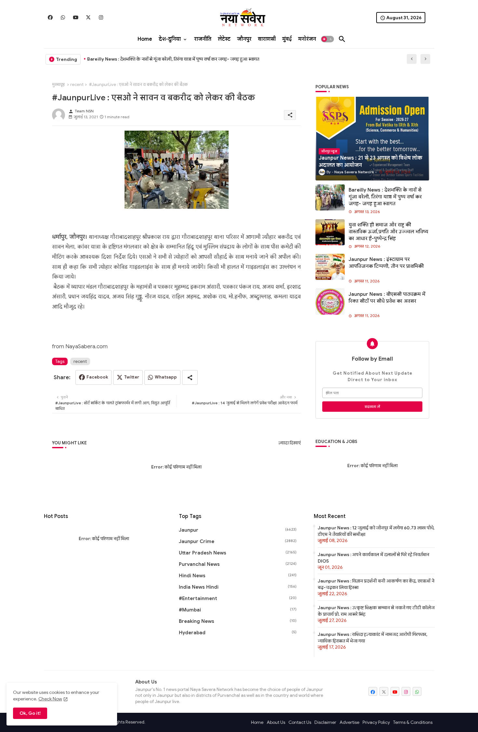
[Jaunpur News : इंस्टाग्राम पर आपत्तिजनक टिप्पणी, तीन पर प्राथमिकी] (330, 267)
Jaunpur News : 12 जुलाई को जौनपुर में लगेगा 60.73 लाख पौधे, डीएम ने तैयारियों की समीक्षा (376, 531)
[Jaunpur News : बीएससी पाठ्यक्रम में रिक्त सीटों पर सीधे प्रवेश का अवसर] (330, 302)
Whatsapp (166, 377)
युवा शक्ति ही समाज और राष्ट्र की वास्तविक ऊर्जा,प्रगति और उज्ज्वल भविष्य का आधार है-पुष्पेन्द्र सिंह (388, 231)
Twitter (131, 377)
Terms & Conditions (412, 722)
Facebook (97, 377)
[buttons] (50, 17)
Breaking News (238, 621)
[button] (327, 39)
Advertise (349, 722)
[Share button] (190, 377)
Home (145, 39)
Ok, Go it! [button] (30, 713)
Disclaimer (325, 722)
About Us (276, 722)
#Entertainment (238, 598)
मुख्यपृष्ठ (58, 84)
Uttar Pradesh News (238, 553)
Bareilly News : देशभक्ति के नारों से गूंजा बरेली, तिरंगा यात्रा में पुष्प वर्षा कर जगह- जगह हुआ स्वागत (173, 59)
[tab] (144, 39)
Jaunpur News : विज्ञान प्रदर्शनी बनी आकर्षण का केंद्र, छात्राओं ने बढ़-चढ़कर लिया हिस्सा (376, 584)
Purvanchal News (238, 564)
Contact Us (299, 722)
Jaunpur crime (238, 541)
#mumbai (238, 610)
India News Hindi (238, 587)
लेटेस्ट (224, 39)
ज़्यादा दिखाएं (289, 443)
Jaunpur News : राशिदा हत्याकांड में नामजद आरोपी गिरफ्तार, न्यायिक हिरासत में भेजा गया (372, 637)
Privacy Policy (376, 722)
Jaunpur (238, 530)
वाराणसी (267, 39)
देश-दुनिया (170, 39)
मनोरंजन (307, 39)
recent (77, 84)
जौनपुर (244, 39)
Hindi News (238, 576)
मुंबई (287, 39)
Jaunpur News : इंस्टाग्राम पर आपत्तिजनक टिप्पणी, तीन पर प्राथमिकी (386, 262)
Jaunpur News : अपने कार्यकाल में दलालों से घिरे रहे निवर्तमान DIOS (373, 558)
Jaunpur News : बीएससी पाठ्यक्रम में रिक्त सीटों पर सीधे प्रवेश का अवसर (387, 297)
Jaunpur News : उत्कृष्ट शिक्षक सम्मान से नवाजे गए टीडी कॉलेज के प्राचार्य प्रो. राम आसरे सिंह (376, 611)
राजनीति (202, 39)
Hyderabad (238, 633)
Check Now (50, 699)
